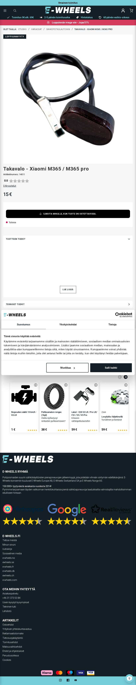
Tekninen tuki (9, 606)
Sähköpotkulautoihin (58, 29)
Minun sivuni (9, 544)
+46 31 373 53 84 (11, 598)
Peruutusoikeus (10, 655)
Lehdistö (6, 611)
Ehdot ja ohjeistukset (13, 651)
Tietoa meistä (9, 540)
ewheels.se (8, 562)
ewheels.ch (8, 575)
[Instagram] (60, 680)
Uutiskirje (7, 549)
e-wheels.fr (8, 566)
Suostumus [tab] (23, 324)
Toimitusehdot (10, 642)
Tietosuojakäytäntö (12, 638)
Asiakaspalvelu (10, 593)
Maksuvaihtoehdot (12, 646)
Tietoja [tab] (112, 324)
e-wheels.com (9, 580)
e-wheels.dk (8, 571)
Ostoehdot (8, 624)
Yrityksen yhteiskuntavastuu (17, 629)
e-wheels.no (8, 558)
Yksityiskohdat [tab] (68, 324)
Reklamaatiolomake (12, 633)
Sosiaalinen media (12, 553)
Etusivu (22, 29)
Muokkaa (65, 367)
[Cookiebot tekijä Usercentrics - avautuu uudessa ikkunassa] (117, 314)
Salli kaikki (111, 367)
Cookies (6, 660)
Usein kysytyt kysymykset (15, 602)
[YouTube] (75, 680)
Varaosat (36, 29)
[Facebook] (68, 680)
